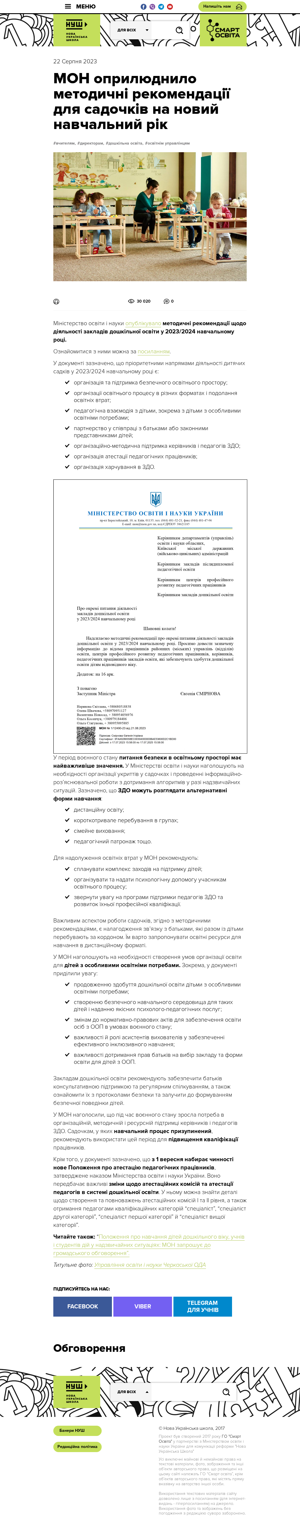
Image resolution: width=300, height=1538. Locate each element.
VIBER (142, 1306)
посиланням (154, 351)
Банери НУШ (72, 1430)
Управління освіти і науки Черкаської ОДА (150, 1265)
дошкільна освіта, (126, 143)
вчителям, (66, 143)
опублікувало (143, 323)
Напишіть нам (217, 6)
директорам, (92, 143)
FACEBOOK (82, 1306)
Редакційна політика (77, 1446)
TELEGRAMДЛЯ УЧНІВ (203, 1307)
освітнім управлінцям (169, 143)
